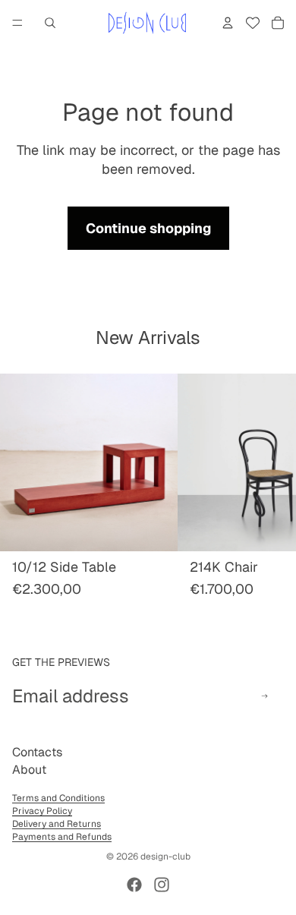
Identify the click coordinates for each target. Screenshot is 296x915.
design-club (165, 856)
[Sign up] (264, 696)
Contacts (37, 752)
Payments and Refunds (62, 837)
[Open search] (50, 22)
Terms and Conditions (58, 798)
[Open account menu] (227, 22)
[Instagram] (162, 885)
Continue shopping (148, 228)
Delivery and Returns (56, 824)
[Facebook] (134, 885)
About (29, 770)
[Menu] (17, 22)
